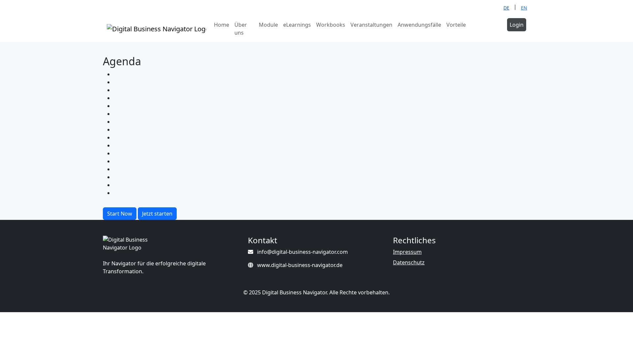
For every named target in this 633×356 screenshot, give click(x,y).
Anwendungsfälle (419, 24)
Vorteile (456, 24)
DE (506, 8)
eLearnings (297, 24)
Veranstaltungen (371, 24)
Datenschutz (409, 262)
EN (524, 8)
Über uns (240, 28)
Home (221, 24)
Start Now (119, 213)
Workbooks (330, 24)
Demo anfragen (487, 28)
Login (517, 24)
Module (268, 24)
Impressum (407, 251)
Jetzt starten (157, 213)
